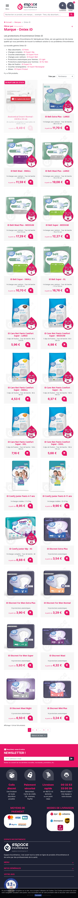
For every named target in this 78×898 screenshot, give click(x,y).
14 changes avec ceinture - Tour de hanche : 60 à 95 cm (20, 177)
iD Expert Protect (21, 69)
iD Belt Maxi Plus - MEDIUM (21, 225)
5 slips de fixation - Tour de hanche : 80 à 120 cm (21, 339)
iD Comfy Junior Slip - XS (20, 549)
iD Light (42, 59)
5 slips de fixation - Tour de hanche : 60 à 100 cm (57, 339)
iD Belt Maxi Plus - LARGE (57, 171)
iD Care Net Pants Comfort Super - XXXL (57, 443)
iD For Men (44, 62)
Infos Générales (12, 868)
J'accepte (38, 895)
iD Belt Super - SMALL (20, 279)
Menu (6, 862)
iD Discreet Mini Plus (57, 708)
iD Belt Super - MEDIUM (57, 225)
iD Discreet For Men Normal (57, 603)
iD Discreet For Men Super (20, 655)
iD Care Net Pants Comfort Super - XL (57, 388)
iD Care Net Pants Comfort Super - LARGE (21, 334)
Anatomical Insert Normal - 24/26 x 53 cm (21, 117)
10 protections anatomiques (57, 554)
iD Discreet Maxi (57, 655)
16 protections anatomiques (57, 713)
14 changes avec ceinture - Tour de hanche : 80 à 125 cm (57, 122)
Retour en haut (39, 735)
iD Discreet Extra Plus (57, 549)
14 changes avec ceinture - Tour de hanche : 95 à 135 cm (57, 177)
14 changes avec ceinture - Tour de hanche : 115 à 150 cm (57, 285)
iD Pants (25, 50)
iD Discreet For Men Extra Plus (20, 603)
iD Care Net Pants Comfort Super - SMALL (21, 388)
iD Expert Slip (29, 52)
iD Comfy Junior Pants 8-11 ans (57, 496)
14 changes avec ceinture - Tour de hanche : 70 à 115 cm (20, 231)
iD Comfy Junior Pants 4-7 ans (21, 496)
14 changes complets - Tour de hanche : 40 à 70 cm (20, 555)
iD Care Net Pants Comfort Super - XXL (21, 443)
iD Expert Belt (32, 57)
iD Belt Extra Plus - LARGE (57, 116)
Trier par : (52, 76)
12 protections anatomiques (20, 713)
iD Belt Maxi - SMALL (21, 171)
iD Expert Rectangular (36, 67)
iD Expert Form (32, 54)
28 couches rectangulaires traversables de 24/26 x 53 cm (20, 123)
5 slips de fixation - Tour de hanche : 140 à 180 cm (20, 448)
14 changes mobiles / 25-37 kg (57, 501)
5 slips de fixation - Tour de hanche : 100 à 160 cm (57, 394)
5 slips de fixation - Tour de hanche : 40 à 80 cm (21, 394)
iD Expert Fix (27, 64)
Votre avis (9, 874)
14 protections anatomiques (20, 661)
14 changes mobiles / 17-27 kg (21, 501)
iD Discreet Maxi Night (21, 708)
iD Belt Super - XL (57, 279)
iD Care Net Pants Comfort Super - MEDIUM (57, 334)
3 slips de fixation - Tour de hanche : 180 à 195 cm (57, 448)
